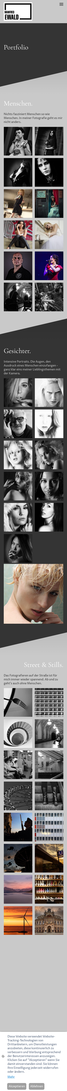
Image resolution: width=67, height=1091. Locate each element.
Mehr (11, 1077)
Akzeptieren (17, 1086)
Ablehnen (36, 1086)
